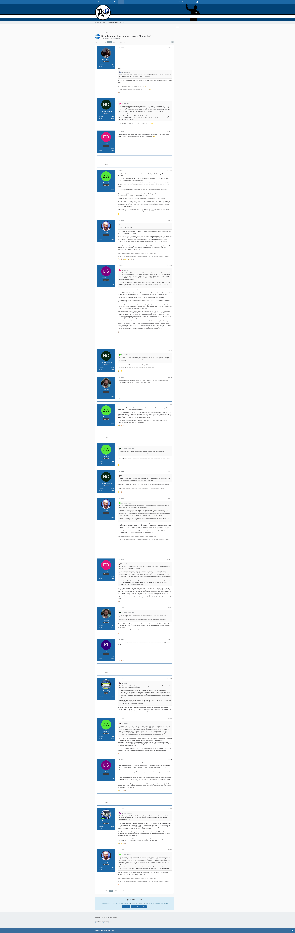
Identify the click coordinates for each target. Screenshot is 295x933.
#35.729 (169, 404)
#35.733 (169, 559)
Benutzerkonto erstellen (139, 907)
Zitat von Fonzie (125, 103)
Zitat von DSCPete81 (126, 225)
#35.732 (169, 498)
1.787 (109, 42)
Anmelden (182, 2)
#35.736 (169, 678)
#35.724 (169, 170)
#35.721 (169, 47)
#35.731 (169, 471)
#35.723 (169, 131)
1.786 (104, 42)
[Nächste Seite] (124, 42)
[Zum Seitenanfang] (292, 930)
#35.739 (169, 808)
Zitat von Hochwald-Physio (128, 448)
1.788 (113, 42)
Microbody (106, 923)
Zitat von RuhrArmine (126, 72)
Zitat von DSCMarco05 (127, 813)
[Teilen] (172, 42)
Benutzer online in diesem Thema (106, 918)
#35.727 (169, 350)
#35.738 (169, 759)
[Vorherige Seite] (96, 42)
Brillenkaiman (99, 923)
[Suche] (197, 2)
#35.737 (169, 719)
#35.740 (169, 850)
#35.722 (169, 99)
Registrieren (190, 2)
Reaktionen (100, 64)
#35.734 (169, 608)
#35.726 (169, 265)
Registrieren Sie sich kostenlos (137, 903)
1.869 (120, 42)
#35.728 (169, 377)
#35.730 (169, 444)
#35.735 (169, 639)
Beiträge (100, 66)
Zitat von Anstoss (125, 476)
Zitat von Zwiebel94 (126, 354)
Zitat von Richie (125, 564)
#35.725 (169, 220)
